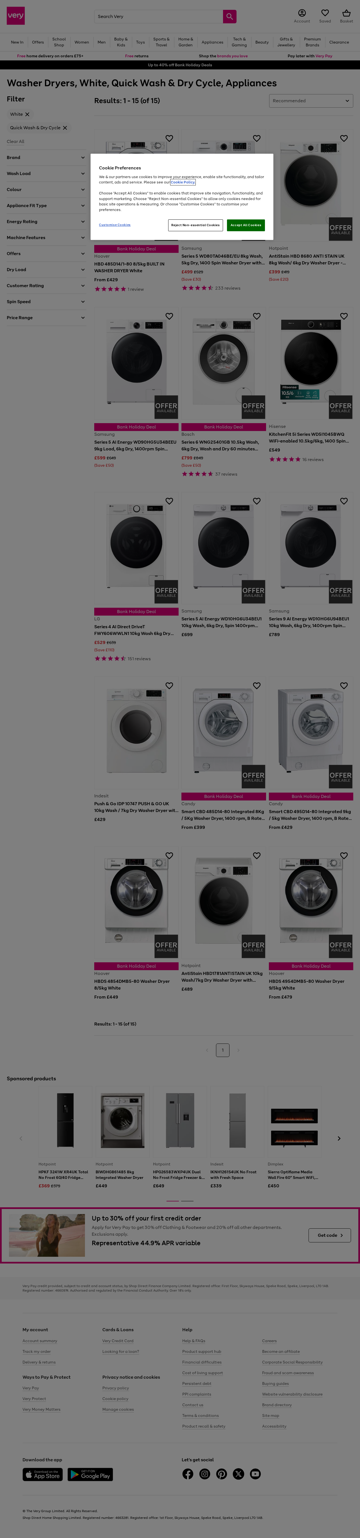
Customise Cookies (115, 225)
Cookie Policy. (183, 182)
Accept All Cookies (246, 225)
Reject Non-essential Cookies (195, 225)
